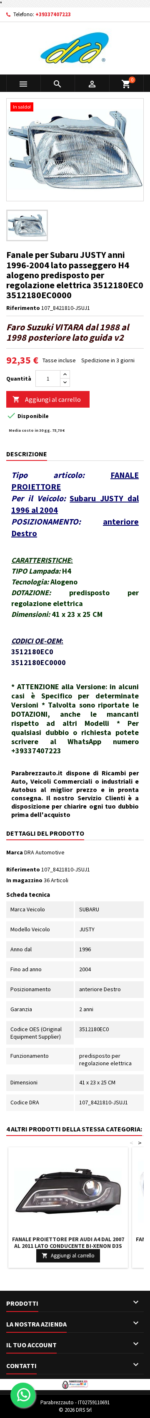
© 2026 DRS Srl (75, 1409)
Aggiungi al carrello (46, 399)
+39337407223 (53, 14)
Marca (14, 852)
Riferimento (23, 308)
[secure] (75, 1384)
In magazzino (24, 880)
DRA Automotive (44, 852)
